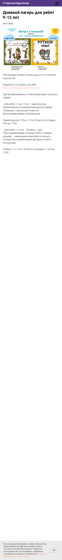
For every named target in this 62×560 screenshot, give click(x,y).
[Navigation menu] (57, 3)
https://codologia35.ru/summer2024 (21, 88)
